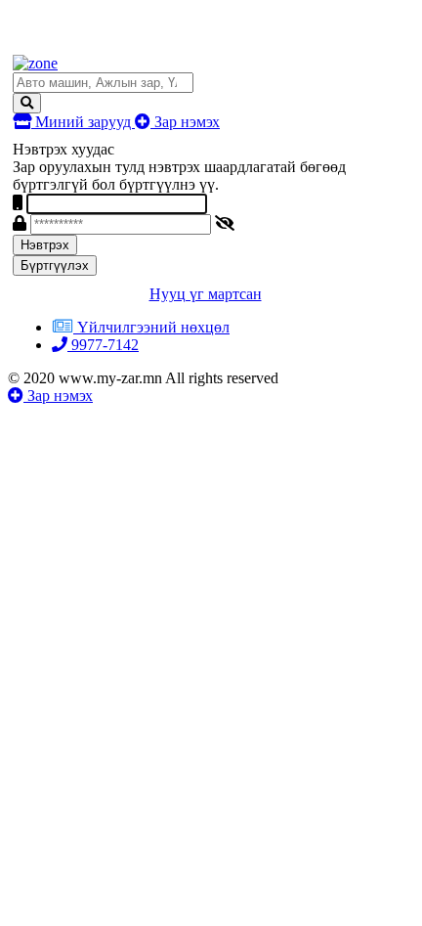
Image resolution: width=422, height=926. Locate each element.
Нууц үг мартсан (205, 294)
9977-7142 (103, 344)
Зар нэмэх (185, 121)
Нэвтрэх (45, 245)
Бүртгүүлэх (55, 265)
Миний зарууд (83, 121)
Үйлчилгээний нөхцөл (153, 327)
